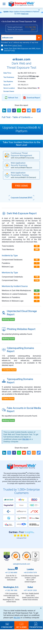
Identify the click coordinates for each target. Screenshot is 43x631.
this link (17, 618)
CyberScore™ (7, 627)
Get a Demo (21, 627)
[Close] (39, 10)
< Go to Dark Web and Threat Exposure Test (18, 21)
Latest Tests (17, 45)
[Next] (42, 12)
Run (39, 37)
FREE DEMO (21, 185)
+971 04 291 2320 (30, 590)
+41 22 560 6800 (11, 572)
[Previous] (1, 12)
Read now (24, 14)
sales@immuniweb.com (21, 564)
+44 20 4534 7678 (30, 572)
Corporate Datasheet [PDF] (21, 198)
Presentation (35, 627)
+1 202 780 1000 (11, 590)
